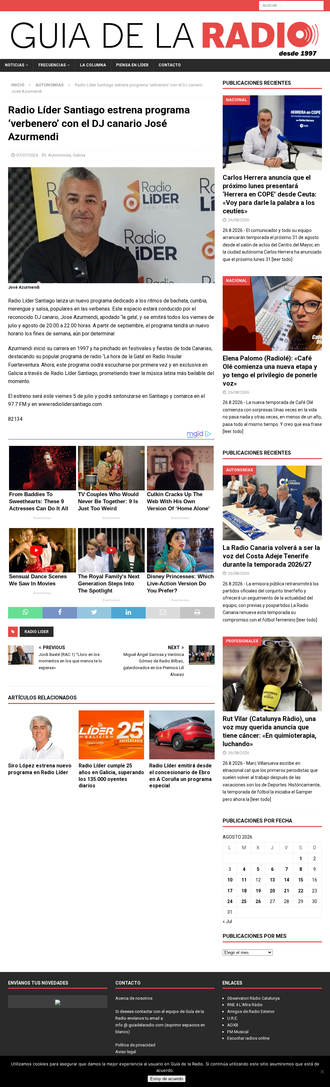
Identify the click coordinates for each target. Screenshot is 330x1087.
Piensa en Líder (132, 65)
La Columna (93, 65)
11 (244, 879)
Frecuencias (52, 65)
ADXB (232, 1025)
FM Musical (237, 1031)
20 (272, 890)
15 (300, 879)
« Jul (227, 921)
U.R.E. (232, 1018)
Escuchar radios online (248, 1038)
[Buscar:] (291, 5)
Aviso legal (125, 1051)
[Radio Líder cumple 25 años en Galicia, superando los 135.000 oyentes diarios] (111, 735)
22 (300, 890)
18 (244, 890)
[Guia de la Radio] (165, 55)
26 (258, 901)
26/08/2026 (238, 219)
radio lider (36, 632)
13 (272, 879)
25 (244, 901)
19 (258, 890)
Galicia (79, 155)
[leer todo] (282, 259)
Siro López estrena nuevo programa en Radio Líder (40, 769)
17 (229, 890)
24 (229, 901)
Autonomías (59, 155)
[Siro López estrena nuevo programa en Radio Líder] (40, 734)
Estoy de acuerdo (166, 1078)
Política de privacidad (135, 1045)
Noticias (14, 65)
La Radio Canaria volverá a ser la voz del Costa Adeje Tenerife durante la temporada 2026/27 (271, 556)
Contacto (170, 65)
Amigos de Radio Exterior (251, 1011)
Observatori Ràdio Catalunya (253, 998)
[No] (322, 1071)
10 (229, 879)
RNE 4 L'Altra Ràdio (245, 1004)
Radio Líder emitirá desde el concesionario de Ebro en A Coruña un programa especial (180, 776)
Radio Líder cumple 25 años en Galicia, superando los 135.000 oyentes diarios (111, 776)
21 (286, 890)
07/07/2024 (27, 155)
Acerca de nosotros (133, 998)
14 (286, 879)
